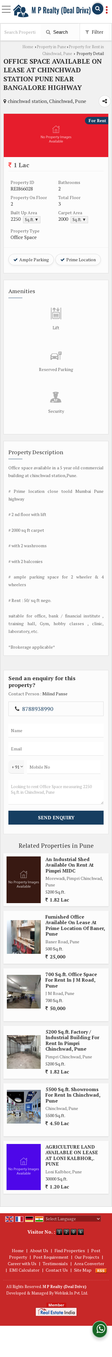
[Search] (97, 9)
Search (60, 32)
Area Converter (89, 1263)
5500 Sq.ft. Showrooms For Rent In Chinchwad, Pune (72, 1095)
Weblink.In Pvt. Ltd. (71, 1293)
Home (27, 46)
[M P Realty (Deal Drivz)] (52, 11)
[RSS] (101, 1270)
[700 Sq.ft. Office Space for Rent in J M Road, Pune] (24, 992)
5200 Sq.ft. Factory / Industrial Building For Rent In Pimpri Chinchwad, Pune (72, 1040)
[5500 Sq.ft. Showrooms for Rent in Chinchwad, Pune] (24, 1107)
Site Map (82, 1270)
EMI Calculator (24, 1270)
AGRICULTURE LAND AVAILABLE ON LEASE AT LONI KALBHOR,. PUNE (71, 1155)
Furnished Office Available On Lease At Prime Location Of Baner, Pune (75, 925)
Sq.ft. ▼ (32, 219)
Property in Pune (51, 46)
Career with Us (22, 1263)
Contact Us (57, 1270)
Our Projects (87, 1257)
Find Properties (69, 1250)
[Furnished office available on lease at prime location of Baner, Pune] (24, 937)
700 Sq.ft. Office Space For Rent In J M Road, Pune (71, 980)
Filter (97, 32)
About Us (39, 1250)
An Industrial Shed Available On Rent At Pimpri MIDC (69, 865)
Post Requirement (50, 1257)
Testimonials (55, 1263)
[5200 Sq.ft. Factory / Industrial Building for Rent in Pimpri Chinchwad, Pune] (24, 1052)
